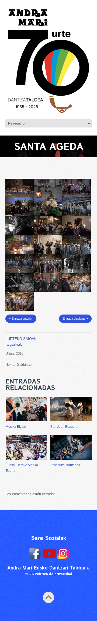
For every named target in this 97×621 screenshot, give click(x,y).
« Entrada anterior (21, 318)
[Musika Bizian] (26, 409)
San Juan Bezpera (64, 427)
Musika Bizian (16, 427)
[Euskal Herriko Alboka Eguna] (26, 447)
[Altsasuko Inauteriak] (71, 447)
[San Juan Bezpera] (71, 409)
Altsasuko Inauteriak (65, 465)
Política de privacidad (53, 574)
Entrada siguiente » (75, 318)
